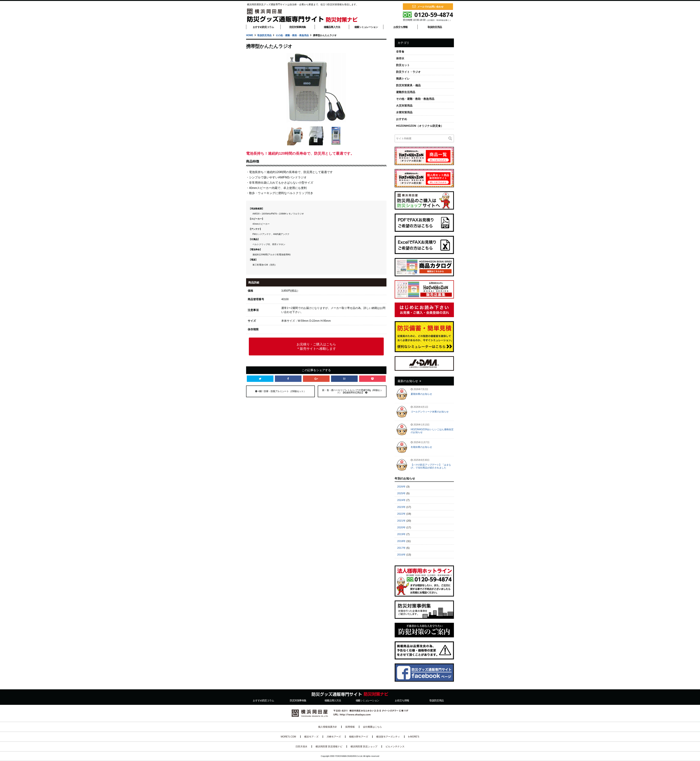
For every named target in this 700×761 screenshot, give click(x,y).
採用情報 (350, 727)
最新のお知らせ (408, 381)
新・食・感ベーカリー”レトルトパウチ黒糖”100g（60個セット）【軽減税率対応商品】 (352, 391)
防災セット (403, 65)
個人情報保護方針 (327, 727)
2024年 (401, 500)
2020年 (401, 527)
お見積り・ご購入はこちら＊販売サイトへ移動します (316, 346)
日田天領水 (301, 746)
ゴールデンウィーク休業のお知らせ (430, 411)
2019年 (401, 534)
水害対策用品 (404, 112)
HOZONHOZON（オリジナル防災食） (420, 125)
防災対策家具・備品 (408, 85)
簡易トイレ (403, 78)
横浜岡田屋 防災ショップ (364, 746)
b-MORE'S (413, 736)
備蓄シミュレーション (366, 27)
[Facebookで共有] (288, 378)
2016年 (401, 554)
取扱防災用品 (435, 27)
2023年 (401, 507)
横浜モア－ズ (311, 736)
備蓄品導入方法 (332, 27)
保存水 (400, 58)
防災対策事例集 (297, 27)
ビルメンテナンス (395, 746)
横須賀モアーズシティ (388, 736)
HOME (249, 35)
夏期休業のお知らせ (421, 394)
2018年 (401, 541)
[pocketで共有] (372, 378)
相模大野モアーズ (358, 736)
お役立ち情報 (400, 27)
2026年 (401, 486)
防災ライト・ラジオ (408, 71)
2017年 (401, 547)
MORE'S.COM (288, 736)
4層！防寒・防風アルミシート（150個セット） (282, 391)
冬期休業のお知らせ (421, 447)
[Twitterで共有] (260, 378)
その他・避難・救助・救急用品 (292, 35)
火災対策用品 (404, 105)
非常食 (400, 51)
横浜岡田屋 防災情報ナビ (329, 746)
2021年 (401, 520)
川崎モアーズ (334, 736)
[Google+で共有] (316, 378)
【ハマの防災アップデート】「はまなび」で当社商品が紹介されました (431, 466)
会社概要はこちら (372, 727)
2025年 (401, 493)
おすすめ (401, 119)
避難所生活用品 (405, 92)
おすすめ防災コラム (263, 27)
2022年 (401, 513)
